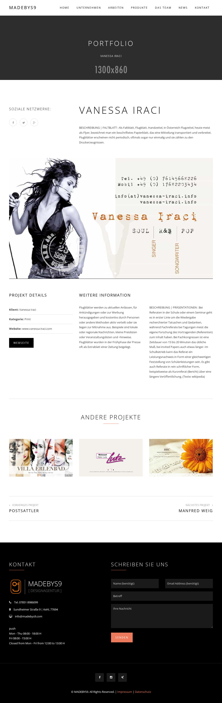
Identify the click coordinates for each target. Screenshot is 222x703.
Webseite (21, 343)
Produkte (139, 8)
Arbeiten (116, 8)
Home (64, 8)
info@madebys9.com (28, 616)
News (183, 8)
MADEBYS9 (23, 7)
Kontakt (202, 8)
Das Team (163, 8)
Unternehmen (89, 8)
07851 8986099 (28, 602)
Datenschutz (143, 692)
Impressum (124, 692)
